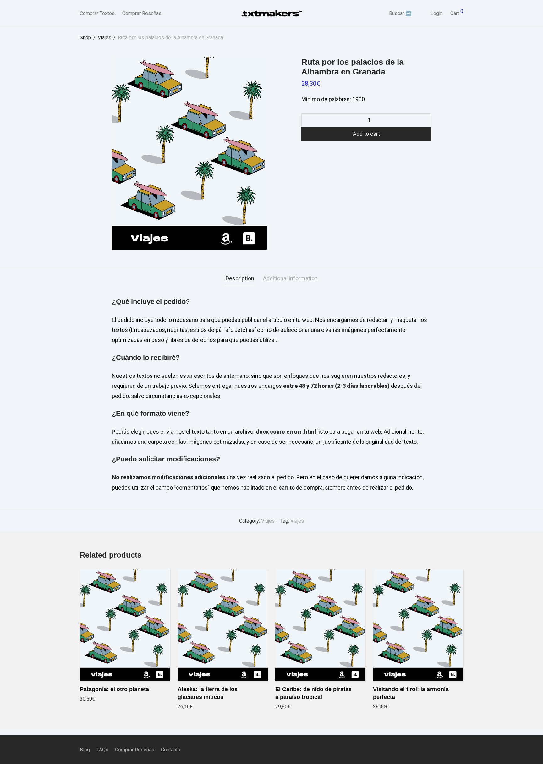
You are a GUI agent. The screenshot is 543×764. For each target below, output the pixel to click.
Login (437, 13)
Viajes (104, 38)
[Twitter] (461, 749)
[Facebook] (440, 749)
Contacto (170, 750)
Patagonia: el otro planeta (114, 689)
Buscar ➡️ (400, 13)
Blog (85, 750)
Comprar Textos (97, 13)
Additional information (290, 278)
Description (240, 278)
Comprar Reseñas (142, 13)
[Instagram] (450, 749)
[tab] (240, 278)
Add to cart (366, 133)
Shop (85, 38)
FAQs (102, 750)
